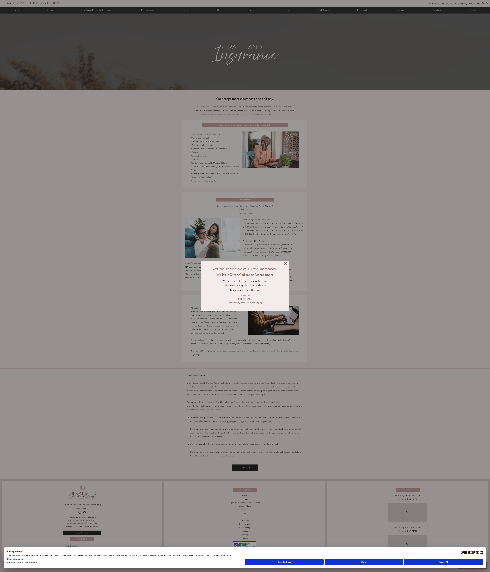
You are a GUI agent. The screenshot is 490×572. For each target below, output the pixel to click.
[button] (285, 263)
